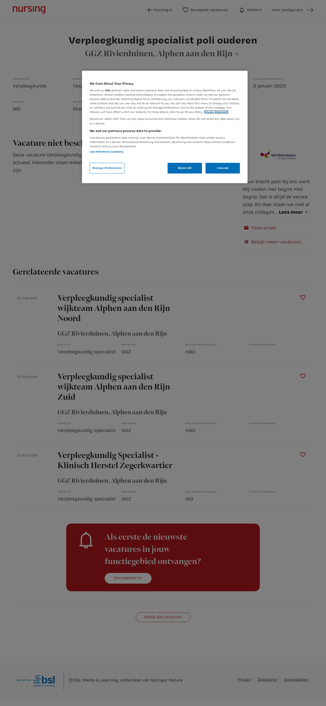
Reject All (185, 168)
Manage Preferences (107, 168)
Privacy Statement (216, 112)
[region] (165, 127)
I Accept (222, 168)
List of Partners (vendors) (107, 151)
